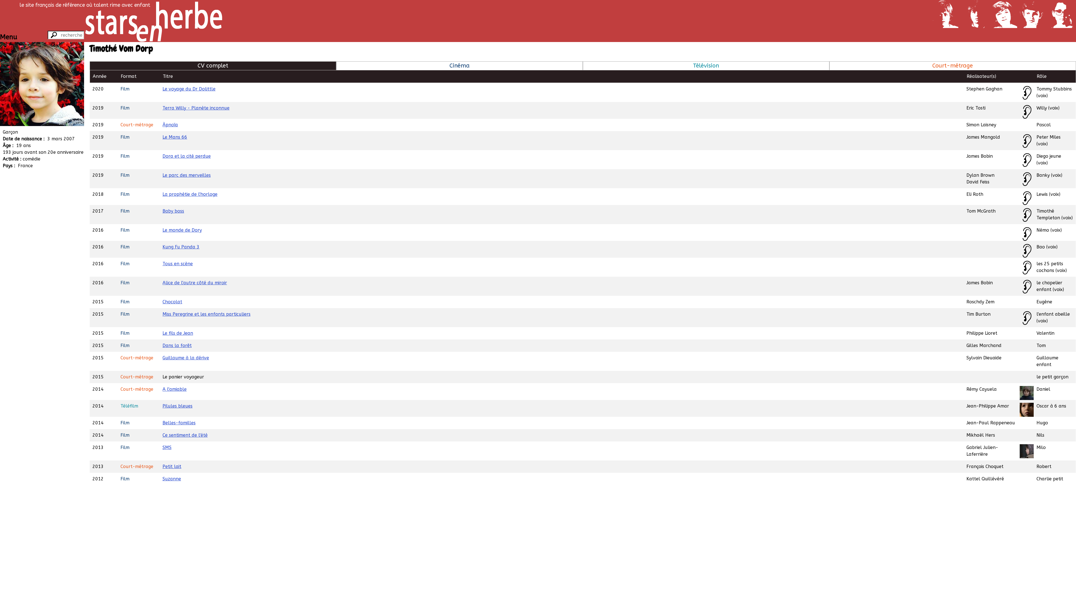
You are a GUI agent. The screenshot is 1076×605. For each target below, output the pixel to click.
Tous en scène (178, 263)
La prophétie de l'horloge (190, 194)
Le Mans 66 (175, 137)
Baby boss (173, 211)
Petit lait (172, 466)
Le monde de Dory (182, 230)
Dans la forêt (177, 345)
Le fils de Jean (178, 333)
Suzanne (172, 478)
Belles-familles (179, 422)
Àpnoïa (170, 124)
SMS (167, 447)
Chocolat (172, 301)
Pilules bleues (178, 406)
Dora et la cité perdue (187, 156)
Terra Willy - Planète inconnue (196, 108)
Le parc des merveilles (187, 175)
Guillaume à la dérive (186, 357)
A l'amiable (175, 389)
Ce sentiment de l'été (185, 435)
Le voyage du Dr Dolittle (189, 89)
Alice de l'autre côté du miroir (195, 282)
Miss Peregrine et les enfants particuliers (207, 314)
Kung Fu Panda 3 (181, 247)
